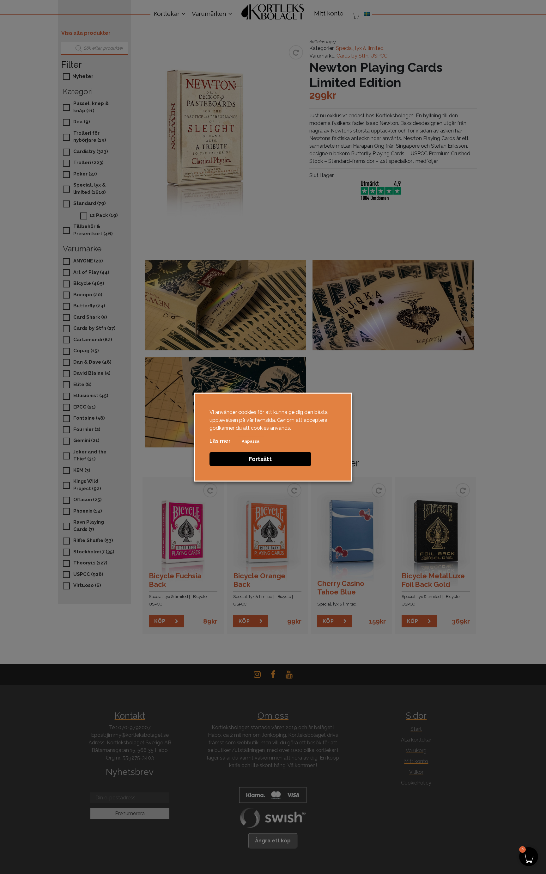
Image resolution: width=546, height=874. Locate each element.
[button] (528, 856)
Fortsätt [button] (260, 458)
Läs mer (220, 441)
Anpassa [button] (250, 441)
